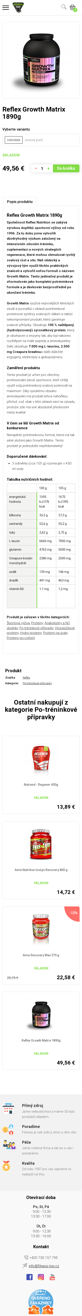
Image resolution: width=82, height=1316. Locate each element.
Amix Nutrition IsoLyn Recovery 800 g (41, 870)
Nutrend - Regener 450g (41, 784)
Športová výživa (18, 623)
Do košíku (66, 168)
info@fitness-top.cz (44, 1266)
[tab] (20, 201)
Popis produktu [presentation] (20, 201)
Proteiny (37, 623)
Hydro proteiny (31, 633)
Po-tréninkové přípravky (36, 628)
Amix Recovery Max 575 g (41, 955)
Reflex (26, 677)
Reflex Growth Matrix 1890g (41, 1040)
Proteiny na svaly (55, 633)
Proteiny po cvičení (21, 638)
